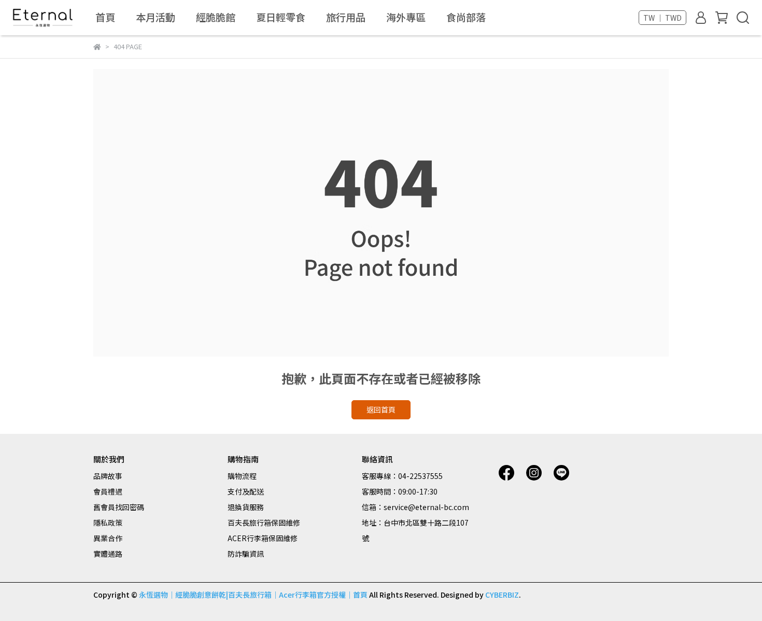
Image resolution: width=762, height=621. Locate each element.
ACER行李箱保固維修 (263, 538)
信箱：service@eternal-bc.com (415, 507)
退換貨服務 (246, 507)
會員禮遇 (107, 491)
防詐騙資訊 (246, 553)
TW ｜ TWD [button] (662, 17)
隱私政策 (107, 522)
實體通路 (107, 553)
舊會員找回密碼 (118, 507)
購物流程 (242, 476)
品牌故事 (107, 476)
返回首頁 (381, 409)
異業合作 (107, 538)
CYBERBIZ (502, 594)
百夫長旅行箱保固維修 (264, 522)
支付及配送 (246, 491)
